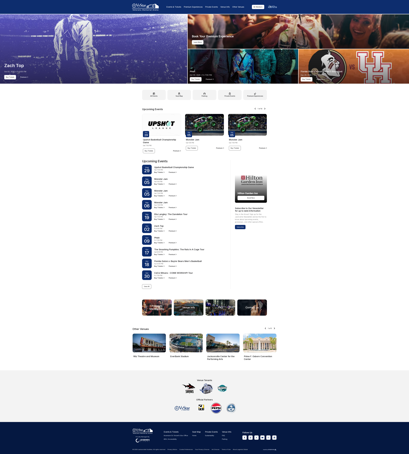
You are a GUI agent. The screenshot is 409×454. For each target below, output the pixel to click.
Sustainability (209, 435)
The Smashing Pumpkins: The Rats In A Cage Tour (179, 249)
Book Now (251, 198)
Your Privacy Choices (202, 449)
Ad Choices (215, 449)
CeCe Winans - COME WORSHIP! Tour (173, 273)
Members (259, 7)
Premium (24, 77)
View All (146, 286)
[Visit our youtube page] (262, 437)
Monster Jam (192, 139)
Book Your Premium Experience (213, 36)
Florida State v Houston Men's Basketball (321, 71)
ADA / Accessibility (170, 439)
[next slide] (265, 109)
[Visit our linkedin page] (274, 437)
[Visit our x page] (256, 437)
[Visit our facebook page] (244, 437)
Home (194, 435)
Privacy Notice (172, 449)
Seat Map (196, 432)
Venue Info (225, 7)
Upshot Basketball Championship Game (174, 167)
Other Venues (238, 7)
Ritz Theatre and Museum (146, 356)
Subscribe (240, 227)
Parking (224, 439)
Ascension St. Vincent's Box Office (176, 435)
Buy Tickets (10, 77)
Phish (192, 71)
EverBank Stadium (179, 356)
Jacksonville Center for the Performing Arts (221, 357)
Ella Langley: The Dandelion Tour (171, 214)
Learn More (198, 42)
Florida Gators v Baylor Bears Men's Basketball (178, 261)
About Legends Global (240, 449)
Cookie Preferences (186, 449)
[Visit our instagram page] (268, 437)
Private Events (211, 7)
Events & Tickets (173, 7)
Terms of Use (226, 449)
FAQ (223, 435)
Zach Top (14, 65)
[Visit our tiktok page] (250, 437)
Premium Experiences (193, 7)
